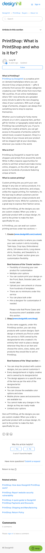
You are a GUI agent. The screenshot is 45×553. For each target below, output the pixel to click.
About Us (34, 13)
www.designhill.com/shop (25, 318)
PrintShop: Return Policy (13, 512)
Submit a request (32, 461)
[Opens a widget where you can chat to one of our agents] (35, 548)
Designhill (6, 13)
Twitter (7, 434)
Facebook (3, 434)
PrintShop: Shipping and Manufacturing (19, 507)
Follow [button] (22, 67)
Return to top (8, 469)
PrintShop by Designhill (12, 79)
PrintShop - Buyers (20, 13)
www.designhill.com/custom (28, 234)
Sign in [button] (37, 4)
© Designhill (7, 547)
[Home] (11, 6)
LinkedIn (11, 434)
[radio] (16, 449)
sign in (10, 534)
